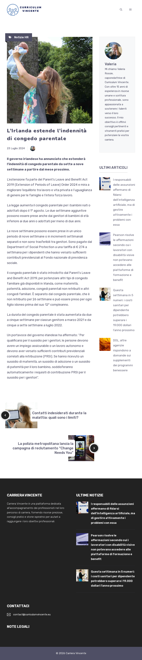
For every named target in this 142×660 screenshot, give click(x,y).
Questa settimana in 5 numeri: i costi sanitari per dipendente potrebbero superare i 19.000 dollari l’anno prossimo (124, 310)
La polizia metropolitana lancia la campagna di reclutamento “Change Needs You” (43, 448)
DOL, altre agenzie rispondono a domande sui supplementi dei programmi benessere (123, 355)
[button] (121, 10)
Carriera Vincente (76, 653)
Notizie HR (21, 37)
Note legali (18, 627)
